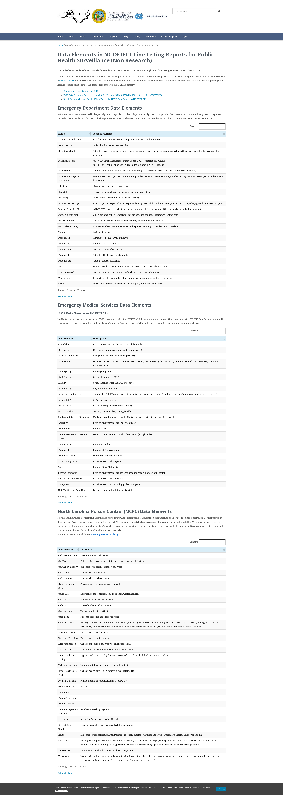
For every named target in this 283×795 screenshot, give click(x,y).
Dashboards (98, 36)
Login (184, 36)
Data (83, 36)
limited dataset (66, 80)
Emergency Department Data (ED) (80, 91)
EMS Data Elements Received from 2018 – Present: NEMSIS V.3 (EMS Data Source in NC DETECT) (112, 95)
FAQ (126, 36)
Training (136, 36)
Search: (194, 126)
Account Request (169, 36)
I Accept (221, 789)
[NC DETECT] (112, 16)
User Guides (150, 36)
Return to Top (64, 296)
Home (60, 36)
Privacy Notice (61, 791)
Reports (114, 36)
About (71, 36)
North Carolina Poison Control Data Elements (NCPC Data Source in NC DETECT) (104, 99)
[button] (90, 134)
